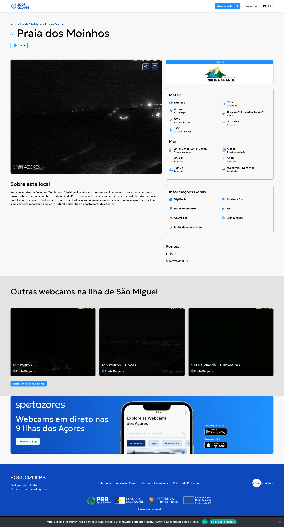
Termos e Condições (155, 483)
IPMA (169, 253)
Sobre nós (251, 6)
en (271, 6)
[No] (280, 522)
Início (14, 24)
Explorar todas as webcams (28, 383)
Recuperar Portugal (149, 508)
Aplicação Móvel (227, 6)
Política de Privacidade (187, 483)
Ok (204, 521)
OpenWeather (175, 260)
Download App (27, 441)
